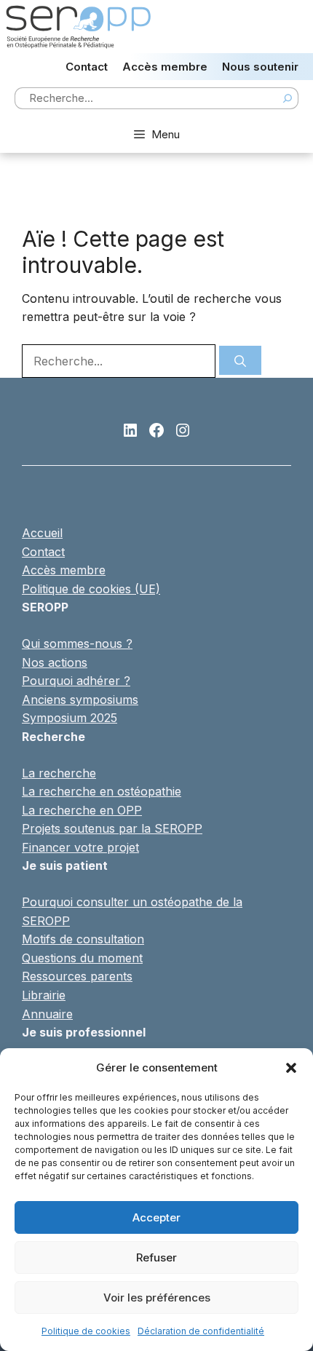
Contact (87, 66)
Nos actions (54, 662)
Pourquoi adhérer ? (76, 680)
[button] (291, 1068)
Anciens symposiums (80, 699)
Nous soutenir (260, 66)
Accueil (42, 533)
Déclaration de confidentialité (201, 1331)
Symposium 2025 (69, 717)
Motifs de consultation (83, 939)
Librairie (44, 995)
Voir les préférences (156, 1297)
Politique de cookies (85, 1331)
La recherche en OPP (82, 810)
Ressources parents (77, 976)
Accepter (156, 1217)
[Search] (287, 98)
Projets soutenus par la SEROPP (112, 828)
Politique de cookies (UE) (91, 589)
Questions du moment (82, 958)
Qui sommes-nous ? (77, 643)
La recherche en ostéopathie (101, 791)
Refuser (156, 1257)
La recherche (59, 773)
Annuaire (47, 1014)
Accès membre (164, 66)
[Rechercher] (240, 360)
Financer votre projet (80, 847)
